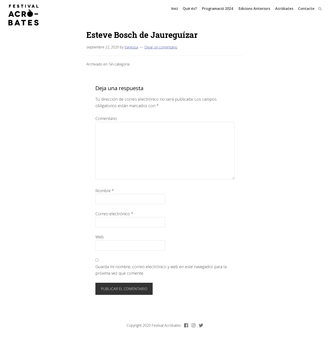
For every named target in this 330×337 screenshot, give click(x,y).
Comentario (106, 118)
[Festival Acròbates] (23, 15)
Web (99, 236)
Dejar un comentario (160, 47)
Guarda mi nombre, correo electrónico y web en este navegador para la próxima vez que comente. (161, 270)
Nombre (104, 190)
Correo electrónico (114, 213)
